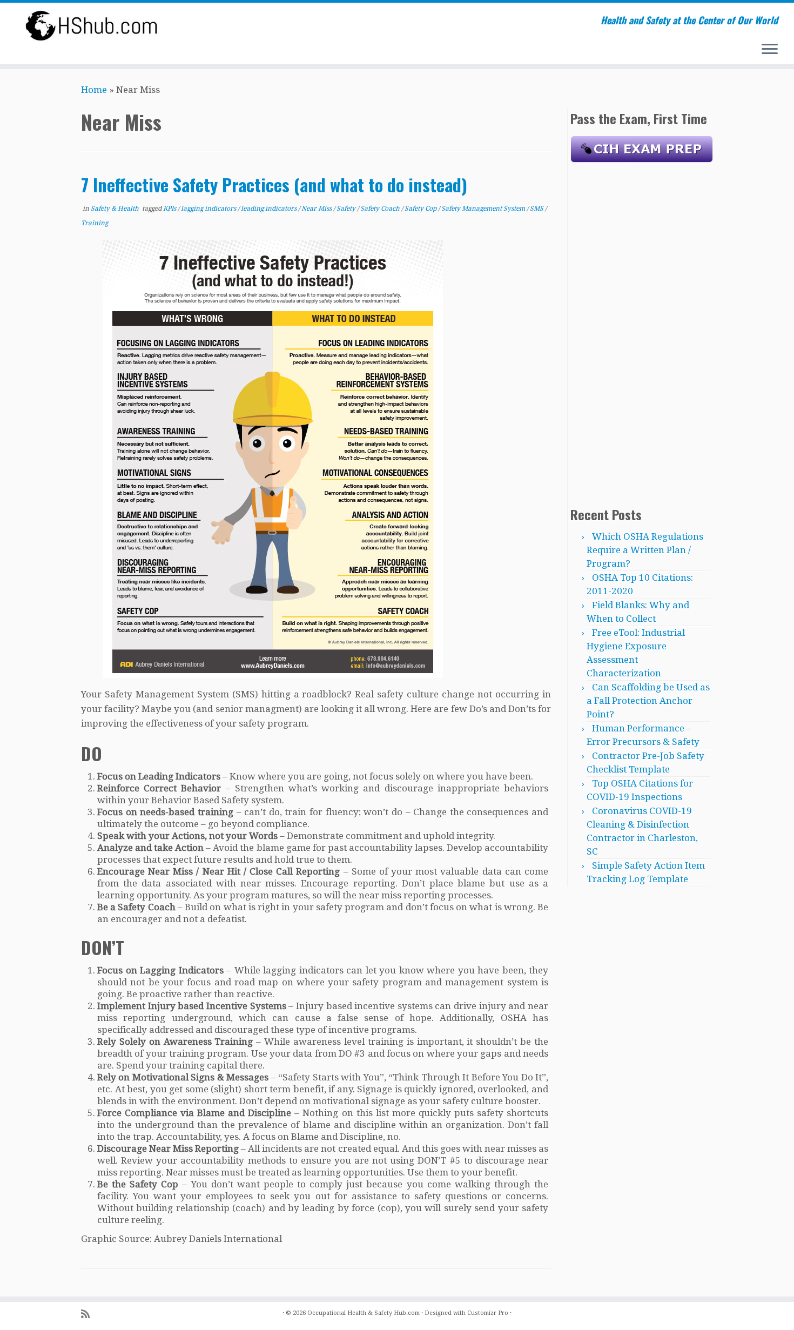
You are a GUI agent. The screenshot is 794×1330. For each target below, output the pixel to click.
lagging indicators (209, 208)
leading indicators (269, 208)
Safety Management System (484, 208)
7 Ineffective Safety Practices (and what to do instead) (274, 184)
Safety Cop (421, 208)
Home (94, 89)
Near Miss (317, 208)
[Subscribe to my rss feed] (89, 1314)
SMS (537, 208)
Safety (347, 208)
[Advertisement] (641, 332)
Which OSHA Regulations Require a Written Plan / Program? (645, 550)
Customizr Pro (487, 1312)
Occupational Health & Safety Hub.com (363, 1312)
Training (94, 223)
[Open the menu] (770, 50)
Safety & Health (115, 208)
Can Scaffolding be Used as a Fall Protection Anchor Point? (648, 701)
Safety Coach (380, 208)
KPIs (170, 208)
